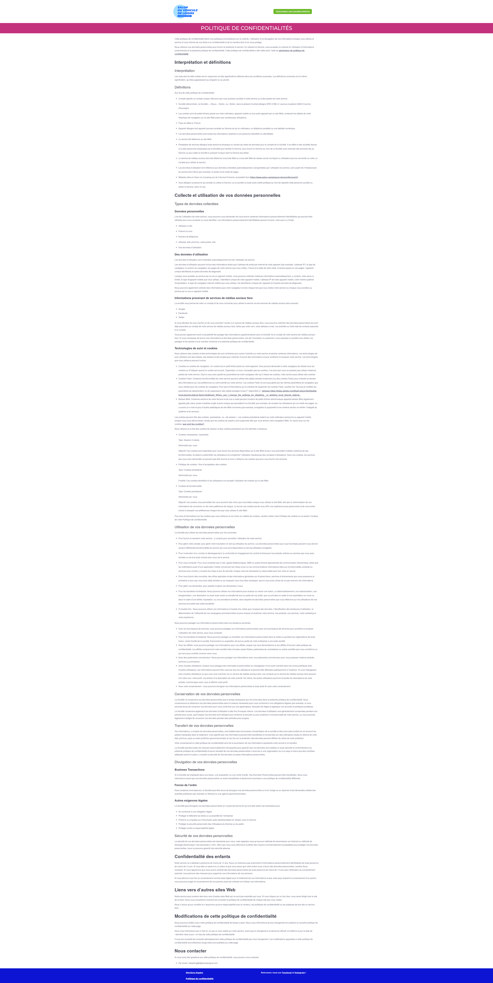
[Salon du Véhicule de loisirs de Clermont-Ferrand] (185, 11)
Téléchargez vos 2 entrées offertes (293, 11)
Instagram (300, 972)
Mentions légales (194, 972)
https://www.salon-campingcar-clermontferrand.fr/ (274, 177)
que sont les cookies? (194, 424)
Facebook (287, 972)
